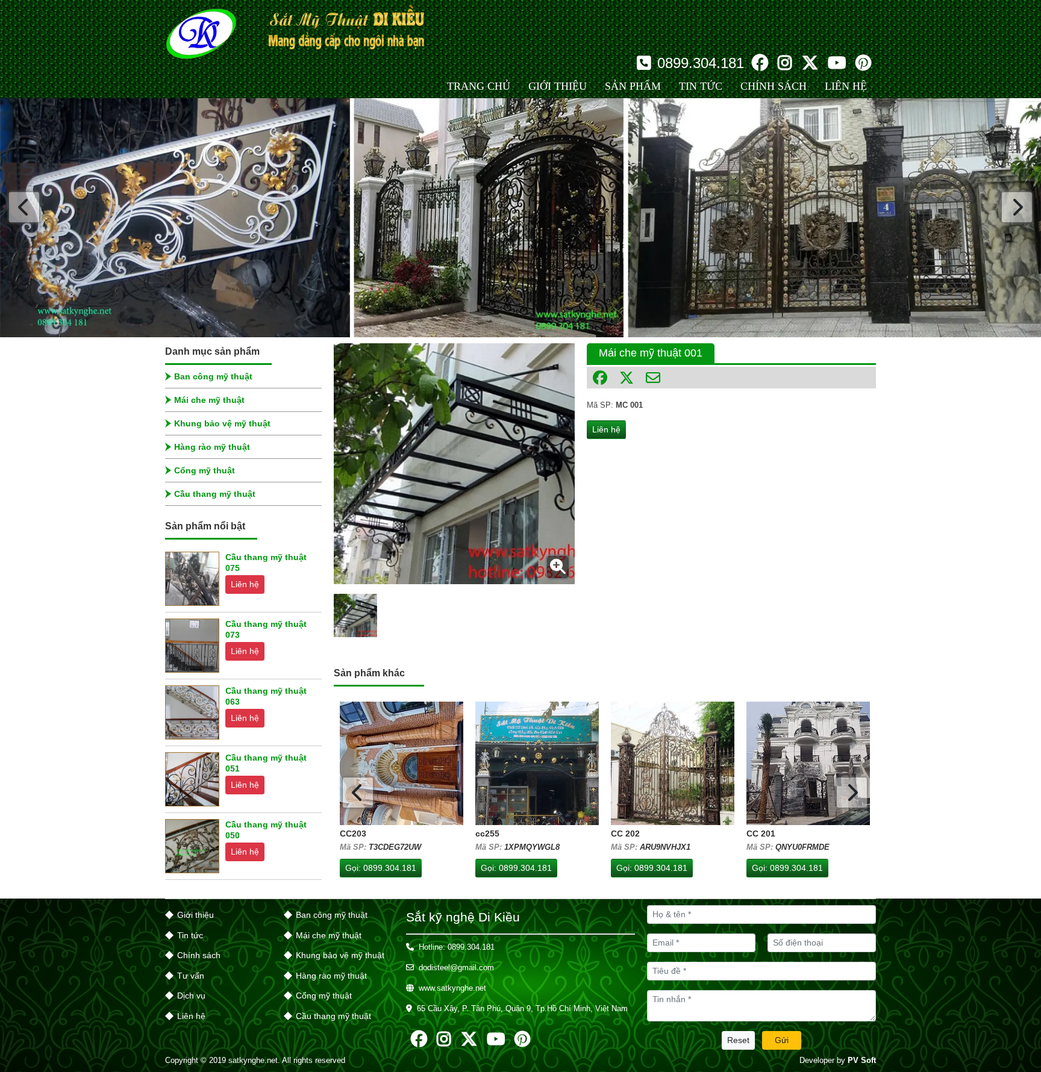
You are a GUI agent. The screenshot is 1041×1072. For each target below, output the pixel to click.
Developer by (837, 1060)
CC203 (353, 833)
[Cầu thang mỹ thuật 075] (192, 578)
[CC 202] (672, 763)
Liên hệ (245, 584)
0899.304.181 (700, 63)
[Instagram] (785, 63)
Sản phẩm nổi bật (205, 526)
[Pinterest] (863, 63)
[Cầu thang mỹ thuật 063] (192, 712)
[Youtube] (837, 63)
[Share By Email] (653, 377)
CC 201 (760, 833)
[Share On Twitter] (626, 377)
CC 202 (625, 833)
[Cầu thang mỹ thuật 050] (192, 846)
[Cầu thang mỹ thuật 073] (192, 645)
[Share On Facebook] (600, 377)
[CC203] (401, 763)
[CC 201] (808, 763)
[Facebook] (760, 63)
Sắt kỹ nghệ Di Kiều (463, 917)
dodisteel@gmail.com (456, 967)
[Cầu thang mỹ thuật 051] (192, 779)
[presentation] (24, 207)
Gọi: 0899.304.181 (380, 868)
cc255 (487, 833)
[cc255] (537, 763)
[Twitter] (810, 63)
